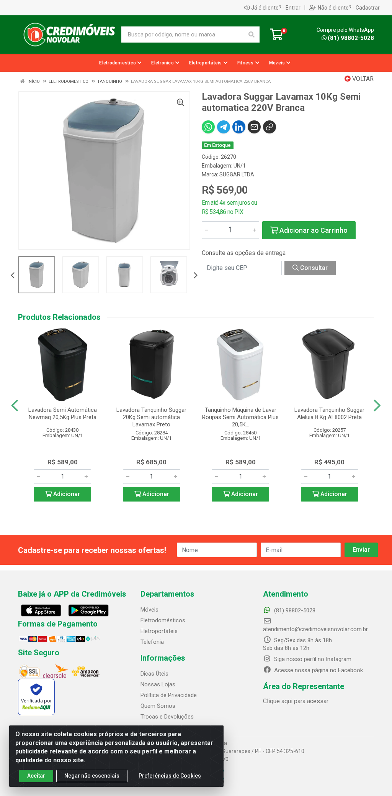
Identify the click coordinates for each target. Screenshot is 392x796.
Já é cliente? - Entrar (276, 7)
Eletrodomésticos (162, 620)
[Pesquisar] (251, 34)
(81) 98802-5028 (351, 38)
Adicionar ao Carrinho (313, 230)
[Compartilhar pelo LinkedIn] (238, 126)
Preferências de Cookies (170, 776)
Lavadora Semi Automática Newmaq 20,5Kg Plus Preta (62, 413)
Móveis (149, 609)
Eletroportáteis (159, 631)
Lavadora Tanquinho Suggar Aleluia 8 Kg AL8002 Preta (329, 413)
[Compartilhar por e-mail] (254, 126)
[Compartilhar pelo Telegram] (223, 126)
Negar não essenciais (91, 776)
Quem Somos (157, 705)
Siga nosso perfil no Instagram (312, 659)
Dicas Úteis (154, 673)
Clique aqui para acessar (295, 701)
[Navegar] (12, 276)
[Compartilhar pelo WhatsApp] (208, 126)
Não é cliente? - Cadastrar (349, 7)
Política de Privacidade (168, 695)
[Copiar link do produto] (269, 126)
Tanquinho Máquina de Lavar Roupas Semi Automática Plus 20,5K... (240, 417)
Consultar (313, 267)
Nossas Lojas (157, 684)
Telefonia (152, 641)
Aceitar (36, 776)
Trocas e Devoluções (167, 716)
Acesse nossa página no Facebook (318, 670)
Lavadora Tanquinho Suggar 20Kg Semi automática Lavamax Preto (151, 417)
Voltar (362, 78)
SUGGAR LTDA (236, 174)
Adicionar (66, 494)
